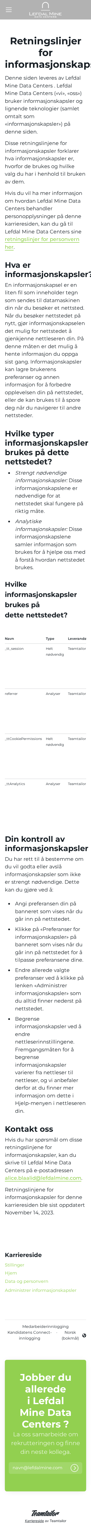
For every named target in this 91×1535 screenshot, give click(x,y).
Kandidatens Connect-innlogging (30, 1335)
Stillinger (14, 1265)
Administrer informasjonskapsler (40, 1290)
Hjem (11, 1273)
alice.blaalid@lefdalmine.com (43, 1178)
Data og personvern (26, 1281)
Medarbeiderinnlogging (45, 1326)
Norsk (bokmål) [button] (71, 1335)
